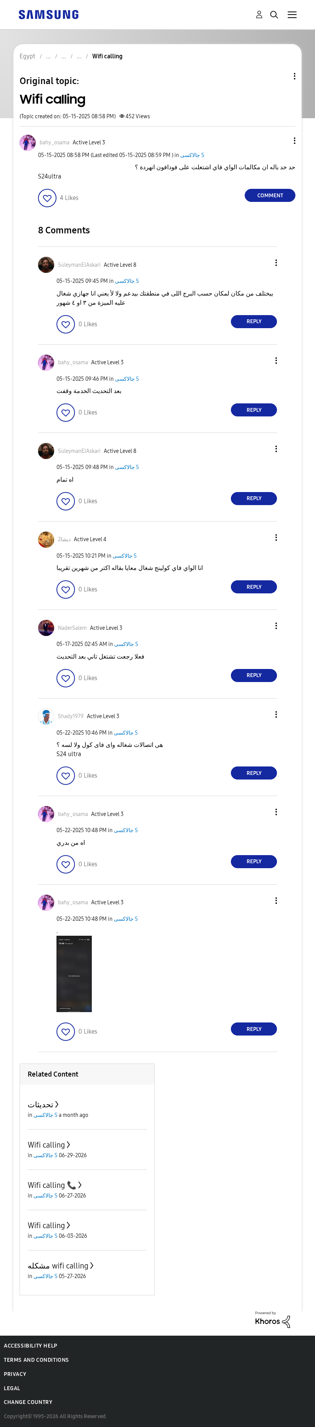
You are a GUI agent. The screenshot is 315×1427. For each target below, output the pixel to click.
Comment (270, 195)
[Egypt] (48, 14)
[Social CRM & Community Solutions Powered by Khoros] (272, 1319)
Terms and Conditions (36, 1360)
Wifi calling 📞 (52, 1185)
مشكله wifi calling (58, 1265)
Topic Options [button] (281, 76)
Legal (12, 1388)
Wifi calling (46, 1145)
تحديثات (40, 1104)
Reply (254, 321)
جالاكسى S (192, 155)
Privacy (15, 1374)
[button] (282, 141)
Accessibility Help (30, 1346)
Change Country (28, 1402)
